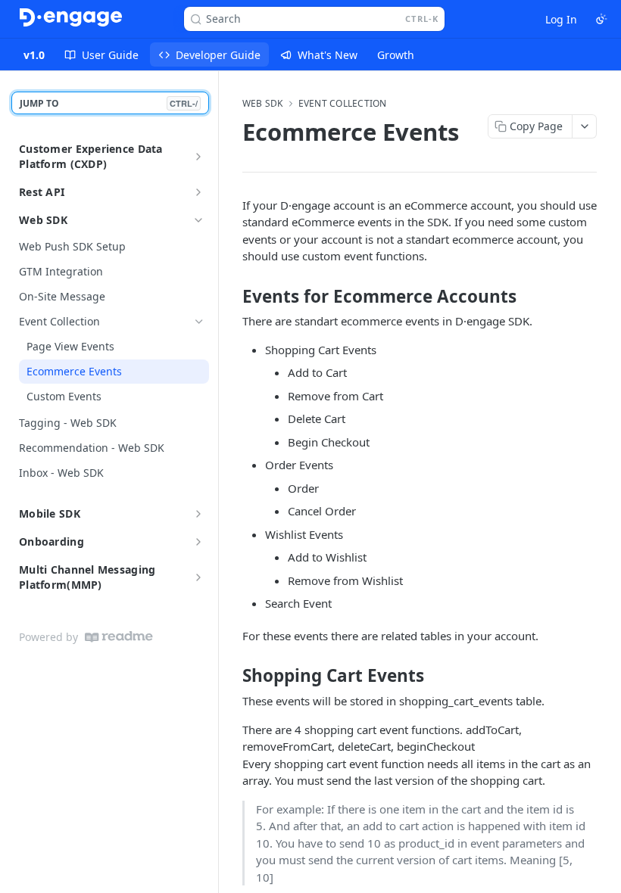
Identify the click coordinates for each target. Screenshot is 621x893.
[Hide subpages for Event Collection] (199, 322)
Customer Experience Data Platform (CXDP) (91, 156)
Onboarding (51, 541)
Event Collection (342, 104)
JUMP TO (109, 103)
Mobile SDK (49, 513)
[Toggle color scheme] (601, 19)
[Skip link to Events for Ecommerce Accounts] (232, 296)
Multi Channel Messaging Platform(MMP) (87, 577)
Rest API (41, 192)
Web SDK (43, 220)
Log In (561, 19)
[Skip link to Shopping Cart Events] (232, 675)
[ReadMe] (119, 637)
